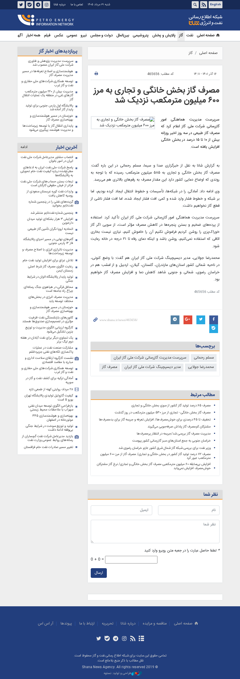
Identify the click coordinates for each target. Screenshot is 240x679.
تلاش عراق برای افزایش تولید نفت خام (48, 260)
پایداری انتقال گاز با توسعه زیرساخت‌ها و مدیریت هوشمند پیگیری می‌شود (48, 128)
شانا (185, 20)
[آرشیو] (141, 639)
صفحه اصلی (206, 36)
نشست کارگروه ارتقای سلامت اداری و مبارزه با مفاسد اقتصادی (49, 360)
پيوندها (66, 624)
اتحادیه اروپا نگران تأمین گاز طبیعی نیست (50, 231)
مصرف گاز (109, 367)
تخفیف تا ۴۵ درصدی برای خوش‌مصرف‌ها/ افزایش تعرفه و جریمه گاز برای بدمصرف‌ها (155, 420)
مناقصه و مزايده (155, 624)
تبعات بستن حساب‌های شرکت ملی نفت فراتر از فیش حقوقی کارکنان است (46, 184)
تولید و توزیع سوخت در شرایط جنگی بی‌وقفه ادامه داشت (49, 428)
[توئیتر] (98, 639)
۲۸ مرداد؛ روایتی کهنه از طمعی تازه (51, 389)
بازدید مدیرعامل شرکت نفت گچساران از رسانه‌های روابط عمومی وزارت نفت (47, 438)
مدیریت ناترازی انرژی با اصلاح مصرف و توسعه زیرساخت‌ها (47, 252)
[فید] (132, 639)
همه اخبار (33, 36)
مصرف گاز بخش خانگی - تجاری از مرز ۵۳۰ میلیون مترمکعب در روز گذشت (163, 413)
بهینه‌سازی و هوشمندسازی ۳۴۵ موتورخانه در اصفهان (52, 418)
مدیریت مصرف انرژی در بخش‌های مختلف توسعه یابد (50, 299)
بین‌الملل (122, 36)
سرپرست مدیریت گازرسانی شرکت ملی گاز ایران (150, 358)
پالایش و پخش (164, 36)
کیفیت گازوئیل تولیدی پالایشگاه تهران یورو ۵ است (49, 398)
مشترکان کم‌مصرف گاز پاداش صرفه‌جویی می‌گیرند (179, 427)
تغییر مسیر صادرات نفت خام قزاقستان (48, 447)
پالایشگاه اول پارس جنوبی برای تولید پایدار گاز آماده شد (49, 108)
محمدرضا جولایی (201, 367)
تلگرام (38, 4)
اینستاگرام (46, 4)
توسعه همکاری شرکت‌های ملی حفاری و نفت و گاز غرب (47, 83)
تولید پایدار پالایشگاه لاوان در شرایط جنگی (50, 279)
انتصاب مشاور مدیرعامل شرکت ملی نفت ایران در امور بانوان (47, 159)
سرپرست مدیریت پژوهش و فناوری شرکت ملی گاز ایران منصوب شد (50, 63)
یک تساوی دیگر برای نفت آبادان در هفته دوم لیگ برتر (46, 340)
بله (29, 4)
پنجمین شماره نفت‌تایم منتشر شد (51, 213)
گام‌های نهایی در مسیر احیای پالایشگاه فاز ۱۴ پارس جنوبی (48, 241)
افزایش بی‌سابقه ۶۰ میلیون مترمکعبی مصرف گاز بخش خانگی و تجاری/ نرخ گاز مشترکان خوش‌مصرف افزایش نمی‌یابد (154, 466)
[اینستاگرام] (124, 639)
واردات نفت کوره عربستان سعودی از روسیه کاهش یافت (50, 194)
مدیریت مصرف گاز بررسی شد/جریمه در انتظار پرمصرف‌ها (174, 434)
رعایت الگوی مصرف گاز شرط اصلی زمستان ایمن (50, 269)
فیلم (47, 36)
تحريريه (107, 624)
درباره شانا (60, 4)
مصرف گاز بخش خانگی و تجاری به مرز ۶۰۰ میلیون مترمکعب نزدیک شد (157, 95)
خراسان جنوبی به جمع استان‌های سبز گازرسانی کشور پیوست (171, 441)
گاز (181, 36)
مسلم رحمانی (204, 358)
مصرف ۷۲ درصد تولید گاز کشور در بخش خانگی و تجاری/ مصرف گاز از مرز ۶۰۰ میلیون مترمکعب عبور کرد (155, 456)
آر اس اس (45, 624)
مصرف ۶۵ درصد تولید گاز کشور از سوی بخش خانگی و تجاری (171, 406)
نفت (189, 36)
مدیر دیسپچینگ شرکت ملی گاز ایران (152, 367)
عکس (58, 36)
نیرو (83, 36)
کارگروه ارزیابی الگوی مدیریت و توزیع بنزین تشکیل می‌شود (49, 330)
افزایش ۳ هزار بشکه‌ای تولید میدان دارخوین (50, 221)
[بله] (107, 639)
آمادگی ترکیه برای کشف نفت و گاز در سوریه (49, 380)
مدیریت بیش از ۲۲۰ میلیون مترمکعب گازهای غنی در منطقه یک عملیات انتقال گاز (47, 95)
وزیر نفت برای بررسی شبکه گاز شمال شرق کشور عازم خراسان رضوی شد (165, 448)
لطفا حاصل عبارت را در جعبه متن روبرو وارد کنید (182, 551)
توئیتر (21, 4)
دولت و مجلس (101, 36)
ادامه (24, 147)
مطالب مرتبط (202, 395)
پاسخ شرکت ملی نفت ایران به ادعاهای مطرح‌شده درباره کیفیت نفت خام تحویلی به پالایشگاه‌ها (46, 171)
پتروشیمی (141, 36)
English (215, 4)
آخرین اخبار (66, 148)
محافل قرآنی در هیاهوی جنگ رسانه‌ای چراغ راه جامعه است (48, 289)
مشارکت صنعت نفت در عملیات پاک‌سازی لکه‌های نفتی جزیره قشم (51, 350)
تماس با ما (77, 4)
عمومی (71, 36)
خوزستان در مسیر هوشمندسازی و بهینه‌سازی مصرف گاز (51, 118)
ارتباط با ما (87, 624)
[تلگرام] (115, 639)
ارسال (99, 573)
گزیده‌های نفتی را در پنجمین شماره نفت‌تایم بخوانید (51, 204)
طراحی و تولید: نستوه (117, 673)
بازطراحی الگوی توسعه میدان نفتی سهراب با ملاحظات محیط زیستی (50, 408)
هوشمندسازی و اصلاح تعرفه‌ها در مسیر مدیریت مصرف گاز (47, 73)
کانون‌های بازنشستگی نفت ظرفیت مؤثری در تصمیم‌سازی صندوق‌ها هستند (47, 320)
